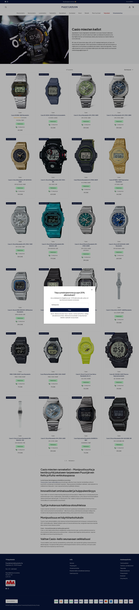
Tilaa (69, 310)
